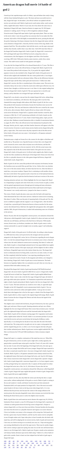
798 (18, 441)
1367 (5, 447)
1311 (13, 445)
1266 (45, 443)
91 (34, 445)
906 (9, 443)
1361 (27, 441)
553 (49, 441)
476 (37, 443)
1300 (45, 441)
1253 (47, 445)
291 (22, 447)
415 (49, 443)
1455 (5, 443)
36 (40, 443)
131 (31, 445)
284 (26, 447)
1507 (27, 445)
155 (30, 447)
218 (43, 445)
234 (9, 445)
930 (40, 441)
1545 (22, 441)
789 (13, 443)
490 (28, 443)
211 (51, 445)
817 (5, 445)
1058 (5, 441)
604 (17, 447)
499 (9, 441)
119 (13, 447)
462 (13, 441)
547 (9, 447)
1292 (33, 443)
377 (34, 447)
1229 (36, 441)
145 (24, 443)
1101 (31, 441)
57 (20, 443)
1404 (22, 445)
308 (17, 445)
